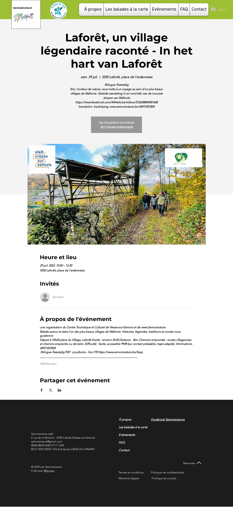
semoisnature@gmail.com (46, 441)
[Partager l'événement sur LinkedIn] (59, 390)
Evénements (127, 435)
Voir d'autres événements (116, 127)
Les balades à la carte (128, 427)
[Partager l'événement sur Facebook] (41, 390)
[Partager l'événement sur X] (50, 390)
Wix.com (49, 470)
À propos (125, 419)
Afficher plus (48, 363)
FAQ (122, 442)
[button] (199, 9)
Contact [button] (124, 450)
